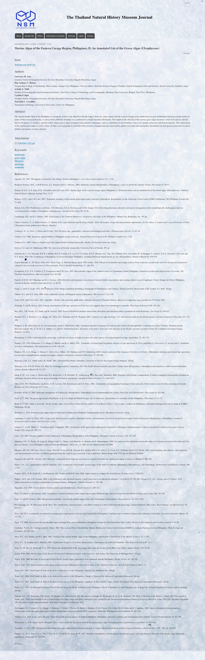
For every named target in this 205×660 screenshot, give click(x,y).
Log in (187, 2)
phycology (19, 164)
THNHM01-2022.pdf (26, 143)
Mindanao (19, 160)
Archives (71, 36)
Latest (81, 36)
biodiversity (20, 154)
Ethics (40, 36)
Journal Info (29, 36)
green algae (20, 157)
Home (18, 36)
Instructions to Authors (55, 36)
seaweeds (19, 167)
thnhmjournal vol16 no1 (25, 64)
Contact (90, 36)
